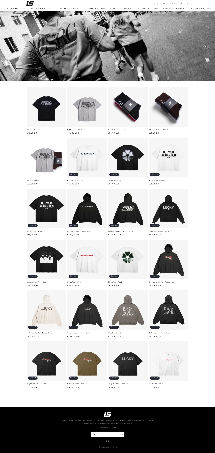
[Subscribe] (121, 434)
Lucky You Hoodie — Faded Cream (40, 333)
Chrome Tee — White (75, 180)
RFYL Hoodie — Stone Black (159, 333)
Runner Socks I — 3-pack (117, 130)
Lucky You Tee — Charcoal (118, 384)
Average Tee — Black (34, 231)
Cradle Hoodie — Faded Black (78, 333)
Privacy (100, 427)
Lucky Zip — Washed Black (159, 231)
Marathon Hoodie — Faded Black (120, 231)
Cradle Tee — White (156, 384)
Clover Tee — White (115, 282)
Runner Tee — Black (34, 130)
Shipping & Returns (110, 427)
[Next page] (114, 400)
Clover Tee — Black (115, 180)
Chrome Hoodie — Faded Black (79, 231)
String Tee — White (74, 282)
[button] (157, 4)
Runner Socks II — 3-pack (158, 130)
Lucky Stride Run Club (110, 447)
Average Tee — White (157, 180)
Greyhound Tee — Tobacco (77, 384)
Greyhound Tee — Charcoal (37, 384)
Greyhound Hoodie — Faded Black (162, 282)
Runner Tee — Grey (74, 130)
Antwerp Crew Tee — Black (37, 282)
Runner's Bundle (33, 180)
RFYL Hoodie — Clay (115, 333)
